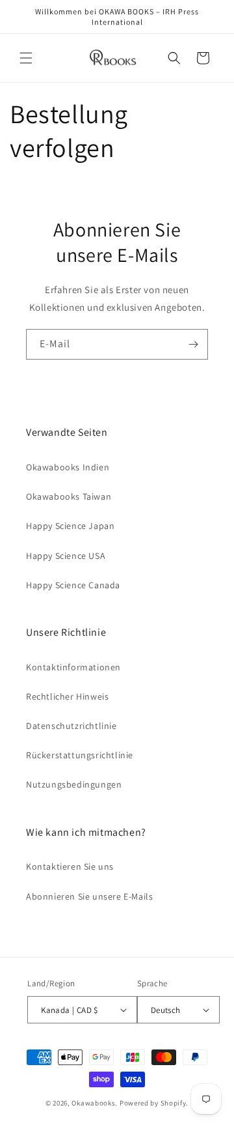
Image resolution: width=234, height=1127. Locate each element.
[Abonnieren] (193, 344)
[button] (26, 58)
